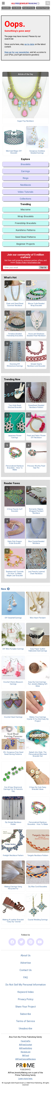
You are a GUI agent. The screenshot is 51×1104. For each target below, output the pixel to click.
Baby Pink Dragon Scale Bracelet (15, 542)
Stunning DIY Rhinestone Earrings (15, 365)
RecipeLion (25, 1052)
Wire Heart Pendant (38, 618)
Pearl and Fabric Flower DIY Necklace (36, 437)
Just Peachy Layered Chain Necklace (36, 573)
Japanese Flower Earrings (15, 437)
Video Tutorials (25, 191)
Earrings (25, 171)
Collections (25, 198)
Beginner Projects (25, 243)
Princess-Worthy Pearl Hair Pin (36, 467)
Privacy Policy (21, 262)
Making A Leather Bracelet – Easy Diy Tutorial (13, 921)
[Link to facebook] (12, 942)
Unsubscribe (25, 1028)
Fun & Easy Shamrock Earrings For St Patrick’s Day (13, 789)
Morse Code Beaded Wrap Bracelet (36, 305)
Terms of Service (25, 1021)
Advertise (25, 962)
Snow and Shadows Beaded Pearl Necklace (36, 335)
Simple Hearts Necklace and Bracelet (36, 365)
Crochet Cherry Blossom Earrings (13, 683)
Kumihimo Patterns (25, 230)
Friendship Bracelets (25, 223)
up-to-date (29, 44)
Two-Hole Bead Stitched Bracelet (15, 406)
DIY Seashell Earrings (13, 618)
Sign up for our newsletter (16, 52)
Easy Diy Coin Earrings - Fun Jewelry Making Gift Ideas (37, 684)
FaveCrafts (25, 1041)
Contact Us (26, 970)
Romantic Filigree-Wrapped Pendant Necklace (36, 511)
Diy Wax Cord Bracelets (37, 887)
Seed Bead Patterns (25, 237)
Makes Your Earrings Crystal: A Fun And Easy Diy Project (38, 719)
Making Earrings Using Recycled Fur (13, 888)
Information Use (33, 262)
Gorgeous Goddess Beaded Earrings (37, 152)
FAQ (25, 977)
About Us (25, 955)
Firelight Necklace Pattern (13, 856)
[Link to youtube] (39, 942)
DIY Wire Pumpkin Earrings (13, 649)
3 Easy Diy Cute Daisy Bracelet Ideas (37, 788)
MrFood (25, 1055)
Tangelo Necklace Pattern (37, 856)
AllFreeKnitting (25, 1048)
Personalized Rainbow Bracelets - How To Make (15, 468)
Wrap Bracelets (26, 216)
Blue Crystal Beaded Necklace (36, 542)
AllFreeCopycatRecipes (25, 1059)
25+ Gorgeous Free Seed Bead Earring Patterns (13, 753)
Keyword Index (25, 991)
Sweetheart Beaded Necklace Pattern (36, 406)
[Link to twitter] (21, 942)
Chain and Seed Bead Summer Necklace (14, 305)
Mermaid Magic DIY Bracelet (14, 152)
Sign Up (43, 267)
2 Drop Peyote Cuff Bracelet (15, 510)
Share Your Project (25, 1006)
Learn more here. (25, 1078)
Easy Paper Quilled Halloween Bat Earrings (37, 650)
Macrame (25, 209)
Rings (25, 178)
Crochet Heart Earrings (13, 717)
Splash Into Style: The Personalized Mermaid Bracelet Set (38, 754)
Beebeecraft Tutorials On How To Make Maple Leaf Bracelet (15, 574)
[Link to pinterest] (30, 942)
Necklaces (25, 184)
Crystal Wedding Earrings (38, 920)
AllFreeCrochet (25, 1045)
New (3, 588)
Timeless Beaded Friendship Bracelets (15, 335)
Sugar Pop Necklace (25, 121)
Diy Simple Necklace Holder (13, 823)
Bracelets (25, 164)
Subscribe (25, 1013)
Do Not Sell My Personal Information (25, 984)
